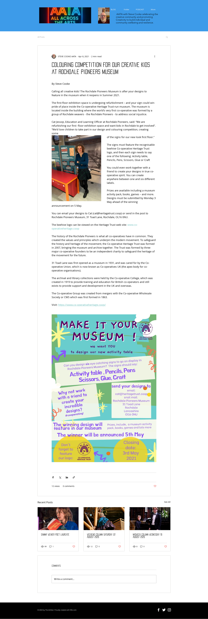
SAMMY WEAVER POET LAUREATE (55, 535)
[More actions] (154, 56)
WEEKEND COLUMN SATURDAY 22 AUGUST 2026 (101, 536)
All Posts (41, 37)
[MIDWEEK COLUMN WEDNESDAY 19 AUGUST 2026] (149, 518)
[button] (167, 37)
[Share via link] (73, 477)
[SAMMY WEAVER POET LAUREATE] (58, 518)
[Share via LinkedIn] (67, 477)
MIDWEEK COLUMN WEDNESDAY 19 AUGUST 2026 (147, 536)
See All (167, 502)
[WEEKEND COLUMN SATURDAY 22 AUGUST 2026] (104, 518)
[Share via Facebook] (53, 477)
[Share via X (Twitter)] (60, 477)
